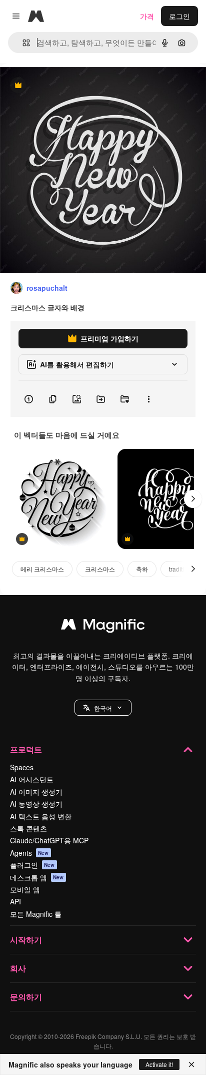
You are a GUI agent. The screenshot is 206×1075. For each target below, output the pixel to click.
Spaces (22, 767)
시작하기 (26, 939)
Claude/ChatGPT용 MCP (49, 840)
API (15, 901)
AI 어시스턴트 (32, 779)
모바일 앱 (25, 889)
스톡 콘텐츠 (28, 828)
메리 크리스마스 (42, 569)
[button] (103, 708)
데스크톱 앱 (37, 877)
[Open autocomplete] (22, 43)
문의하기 (26, 996)
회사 (18, 968)
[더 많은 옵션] (148, 399)
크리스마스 (100, 569)
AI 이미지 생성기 (36, 792)
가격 (147, 16)
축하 (142, 569)
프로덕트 (26, 749)
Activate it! (159, 1064)
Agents (29, 853)
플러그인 (32, 865)
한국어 (103, 708)
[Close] (192, 1064)
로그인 (179, 16)
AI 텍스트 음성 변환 (41, 816)
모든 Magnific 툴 (36, 914)
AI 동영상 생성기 (36, 804)
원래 (57, 86)
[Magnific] (103, 626)
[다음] (193, 499)
